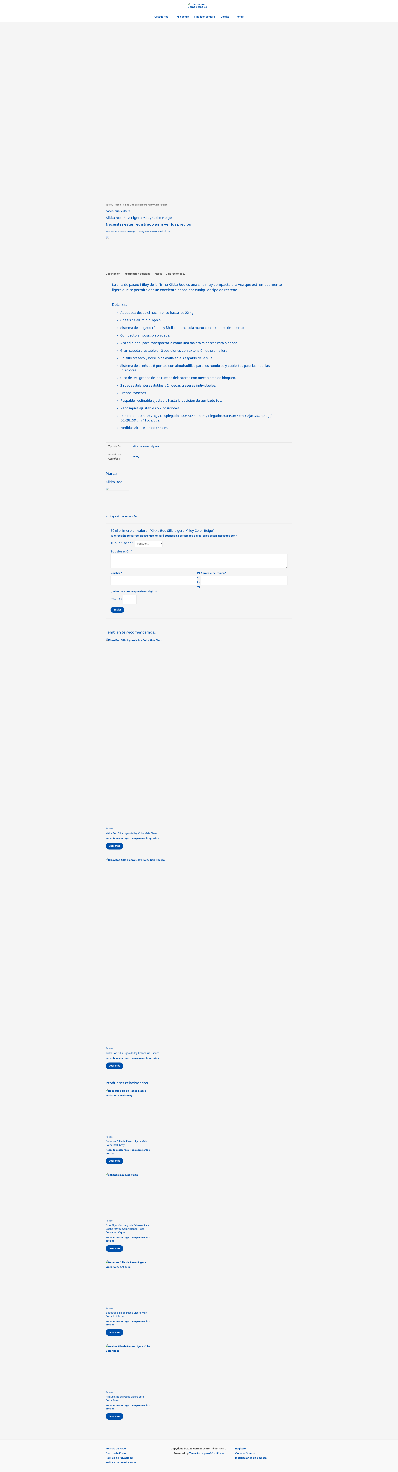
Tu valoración (121, 551)
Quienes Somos (245, 1453)
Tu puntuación (122, 543)
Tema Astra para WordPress (206, 1453)
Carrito (225, 17)
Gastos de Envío (116, 1453)
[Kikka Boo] (117, 247)
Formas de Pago (116, 1448)
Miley (136, 456)
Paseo (117, 205)
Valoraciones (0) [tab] (176, 274)
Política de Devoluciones (121, 1462)
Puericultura (122, 211)
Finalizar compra (204, 17)
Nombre (116, 573)
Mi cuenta (183, 17)
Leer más (114, 846)
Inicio (109, 205)
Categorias (161, 17)
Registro (240, 1448)
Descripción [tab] (113, 274)
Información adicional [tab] (137, 274)
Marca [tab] (158, 274)
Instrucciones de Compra (251, 1458)
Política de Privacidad (119, 1458)
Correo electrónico (213, 573)
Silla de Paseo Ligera (146, 446)
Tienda (239, 17)
